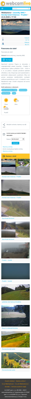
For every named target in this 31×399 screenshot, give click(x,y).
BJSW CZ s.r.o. (16, 394)
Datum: (9, 139)
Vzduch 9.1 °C (27, 39)
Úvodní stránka (9, 381)
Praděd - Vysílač (7, 260)
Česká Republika (6, 93)
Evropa (14, 93)
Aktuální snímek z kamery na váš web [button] (14, 125)
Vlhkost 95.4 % (27, 43)
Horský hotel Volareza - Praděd (14, 15)
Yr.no (24, 396)
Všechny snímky (7, 147)
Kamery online (20, 381)
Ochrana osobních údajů (18, 386)
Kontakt (7, 386)
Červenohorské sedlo (8, 349)
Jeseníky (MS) (19, 13)
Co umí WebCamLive (21, 384)
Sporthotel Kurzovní (8, 218)
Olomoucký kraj (23, 90)
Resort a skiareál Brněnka (10, 328)
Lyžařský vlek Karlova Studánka (11, 302)
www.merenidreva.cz (11, 396)
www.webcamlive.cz (8, 392)
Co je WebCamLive (7, 384)
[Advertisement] (15, 118)
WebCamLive (15, 3)
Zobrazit (15, 143)
